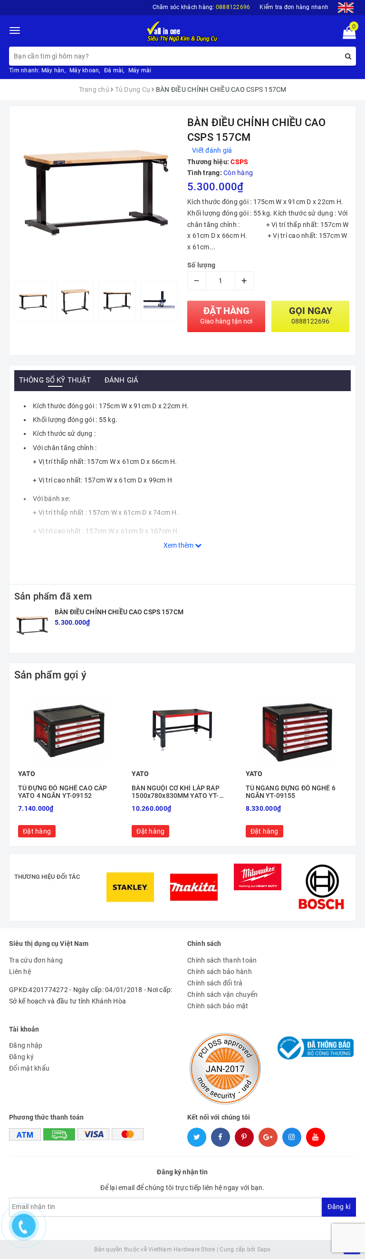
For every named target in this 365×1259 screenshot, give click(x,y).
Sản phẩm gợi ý (50, 675)
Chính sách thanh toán (222, 960)
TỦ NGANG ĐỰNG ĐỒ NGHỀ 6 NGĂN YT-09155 (291, 792)
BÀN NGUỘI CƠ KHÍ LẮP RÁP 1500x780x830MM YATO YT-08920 (175, 792)
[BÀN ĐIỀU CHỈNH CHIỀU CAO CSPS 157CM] (32, 625)
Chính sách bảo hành (219, 971)
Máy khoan (84, 70)
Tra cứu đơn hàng (36, 960)
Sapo (264, 1249)
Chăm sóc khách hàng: (201, 7)
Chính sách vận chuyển (222, 994)
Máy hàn (53, 70)
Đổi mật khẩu (29, 1068)
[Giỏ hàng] (346, 35)
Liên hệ (20, 971)
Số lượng (201, 265)
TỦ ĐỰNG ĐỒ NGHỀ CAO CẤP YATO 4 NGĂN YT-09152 (62, 792)
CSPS (239, 162)
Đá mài (114, 70)
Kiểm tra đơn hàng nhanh (293, 7)
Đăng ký (21, 1057)
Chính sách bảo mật (218, 1006)
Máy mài (140, 70)
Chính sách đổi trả (215, 983)
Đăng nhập (25, 1045)
